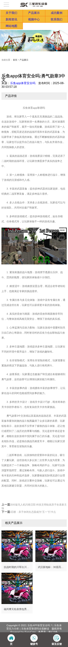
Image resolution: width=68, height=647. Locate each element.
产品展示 (34, 12)
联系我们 (56, 19)
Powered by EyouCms (23, 631)
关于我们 (11, 12)
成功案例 (56, 12)
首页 (15, 60)
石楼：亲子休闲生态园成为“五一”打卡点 (33, 511)
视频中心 (34, 19)
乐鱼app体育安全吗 (22, 83)
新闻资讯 (11, 19)
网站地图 (11, 25)
